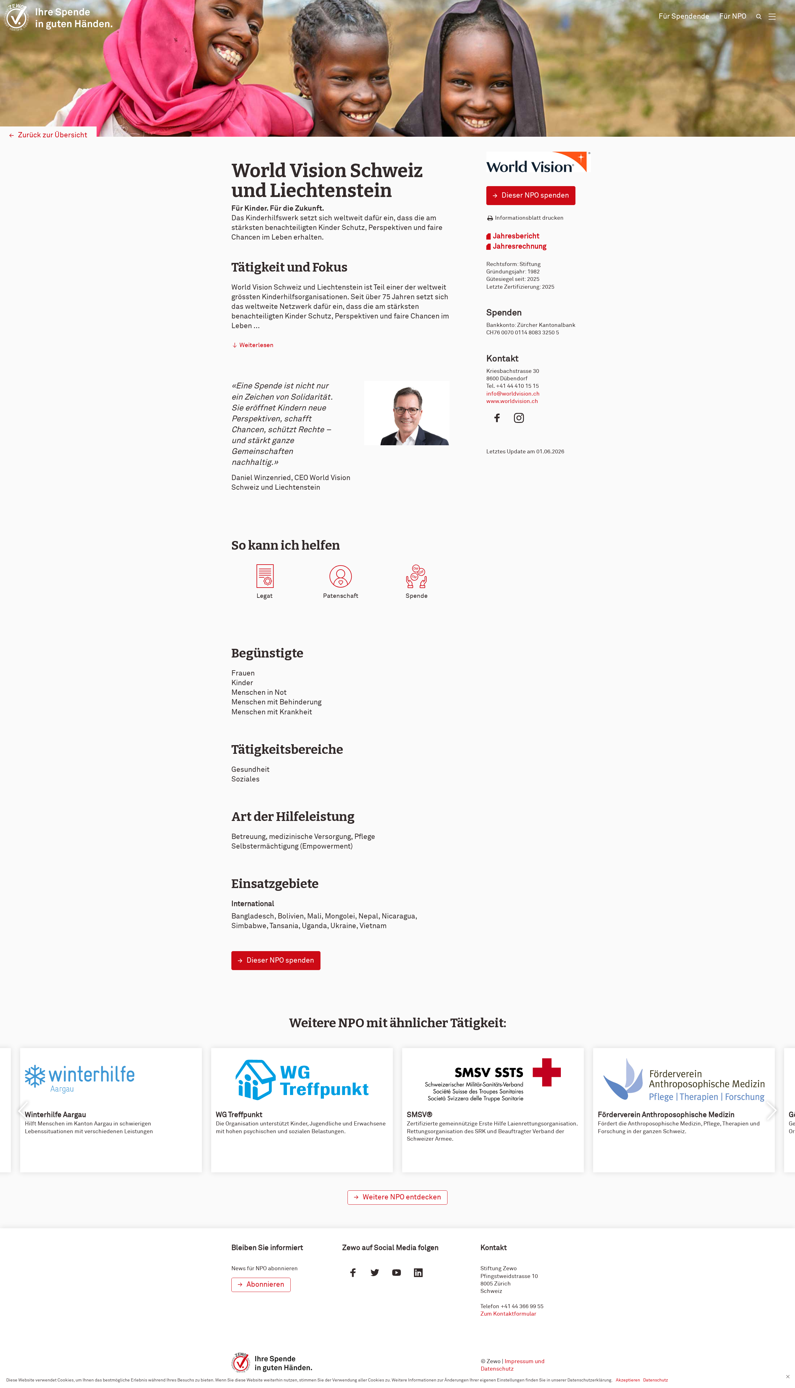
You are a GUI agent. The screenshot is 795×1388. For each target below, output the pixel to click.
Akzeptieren (628, 1380)
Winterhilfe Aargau (55, 1115)
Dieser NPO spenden (535, 195)
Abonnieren (265, 1284)
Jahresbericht (516, 236)
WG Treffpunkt (239, 1115)
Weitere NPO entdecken (402, 1197)
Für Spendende (684, 16)
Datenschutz (655, 1380)
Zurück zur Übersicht (52, 135)
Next (771, 1110)
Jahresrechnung (519, 246)
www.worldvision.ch (512, 401)
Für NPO (732, 16)
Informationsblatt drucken (529, 218)
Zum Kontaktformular (508, 1314)
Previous (23, 1110)
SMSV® (420, 1115)
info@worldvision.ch (513, 394)
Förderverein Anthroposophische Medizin (666, 1115)
